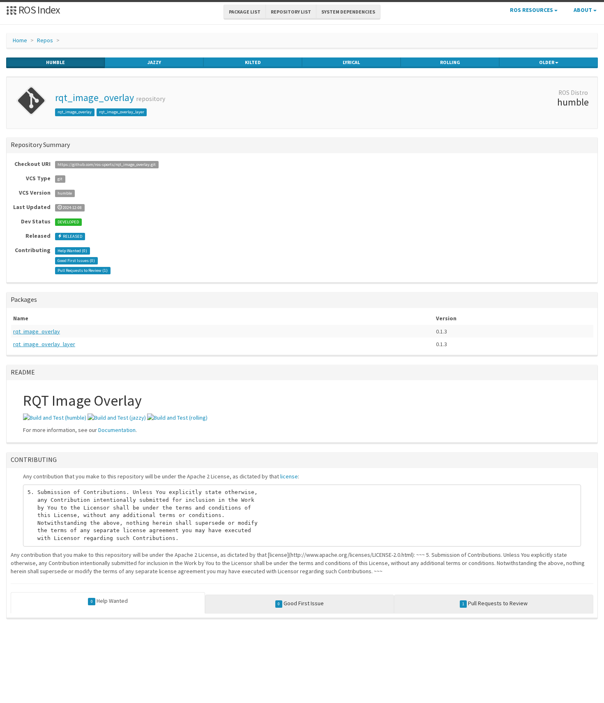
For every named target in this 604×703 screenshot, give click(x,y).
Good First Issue (301, 603)
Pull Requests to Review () (83, 270)
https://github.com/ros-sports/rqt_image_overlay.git (107, 164)
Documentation (117, 430)
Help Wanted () (72, 250)
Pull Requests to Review (495, 603)
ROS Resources (532, 10)
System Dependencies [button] (348, 12)
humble (55, 62)
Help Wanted (109, 600)
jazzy (154, 62)
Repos (45, 40)
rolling (450, 62)
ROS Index (38, 9)
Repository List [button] (291, 12)
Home (20, 40)
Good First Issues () (76, 260)
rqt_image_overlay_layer (121, 112)
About (583, 10)
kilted (253, 62)
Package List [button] (245, 12)
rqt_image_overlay (94, 97)
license (289, 476)
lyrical (351, 62)
